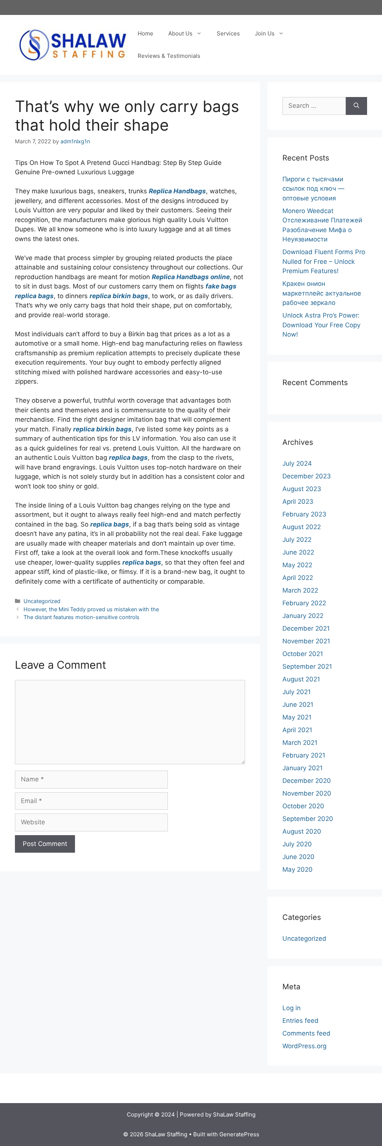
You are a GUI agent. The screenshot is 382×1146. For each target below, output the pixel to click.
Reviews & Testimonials (169, 55)
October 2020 (303, 806)
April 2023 (297, 501)
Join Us (265, 33)
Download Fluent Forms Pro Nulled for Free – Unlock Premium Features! (323, 261)
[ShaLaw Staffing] (72, 44)
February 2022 (304, 603)
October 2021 (302, 654)
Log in (291, 1008)
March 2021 (299, 742)
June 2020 (298, 857)
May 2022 (297, 565)
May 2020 (297, 869)
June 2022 (298, 552)
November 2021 (306, 641)
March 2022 (300, 590)
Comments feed (306, 1033)
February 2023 (304, 514)
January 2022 (302, 615)
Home (145, 33)
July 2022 (296, 539)
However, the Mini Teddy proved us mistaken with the (91, 609)
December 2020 (306, 780)
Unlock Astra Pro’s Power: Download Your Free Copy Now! (321, 325)
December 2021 (306, 628)
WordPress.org (304, 1046)
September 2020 (307, 818)
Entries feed (300, 1020)
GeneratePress (239, 1134)
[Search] (356, 106)
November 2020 (306, 793)
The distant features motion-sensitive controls (82, 617)
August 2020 (301, 831)
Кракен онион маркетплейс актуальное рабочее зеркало (321, 293)
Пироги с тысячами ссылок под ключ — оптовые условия (313, 188)
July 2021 (296, 692)
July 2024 (297, 463)
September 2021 (307, 666)
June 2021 (297, 704)
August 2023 (301, 489)
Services (228, 33)
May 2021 (296, 717)
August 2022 (301, 527)
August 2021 (301, 679)
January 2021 (302, 768)
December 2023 (306, 476)
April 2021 (297, 730)
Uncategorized (42, 601)
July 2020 (297, 844)
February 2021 (303, 755)
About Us (180, 33)
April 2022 (297, 577)
